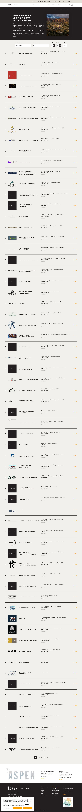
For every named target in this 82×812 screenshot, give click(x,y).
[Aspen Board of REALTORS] (12, 118)
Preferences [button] (22, 805)
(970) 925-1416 (44, 85)
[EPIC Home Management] (12, 390)
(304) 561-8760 (44, 64)
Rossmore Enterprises (27, 586)
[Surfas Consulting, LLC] (12, 695)
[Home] (13, 4)
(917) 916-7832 (44, 281)
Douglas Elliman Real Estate (25, 357)
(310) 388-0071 (44, 542)
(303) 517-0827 (44, 694)
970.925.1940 (19, 796)
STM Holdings (24, 662)
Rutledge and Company (27, 597)
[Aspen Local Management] (12, 140)
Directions (43, 55)
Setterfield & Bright (27, 608)
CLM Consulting (25, 281)
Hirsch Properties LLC (27, 423)
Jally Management (26, 434)
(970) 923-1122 (44, 618)
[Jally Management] (12, 434)
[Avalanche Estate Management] (12, 205)
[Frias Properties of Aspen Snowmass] (12, 401)
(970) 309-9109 (44, 140)
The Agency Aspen (25, 75)
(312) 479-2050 (44, 499)
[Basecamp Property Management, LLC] (12, 238)
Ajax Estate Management (28, 86)
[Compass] (12, 303)
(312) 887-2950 (44, 716)
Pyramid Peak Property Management (27, 553)
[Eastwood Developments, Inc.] (12, 369)
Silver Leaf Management (28, 629)
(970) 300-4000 (45, 162)
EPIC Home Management (27, 390)
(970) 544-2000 (45, 216)
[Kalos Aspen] (12, 445)
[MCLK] (12, 510)
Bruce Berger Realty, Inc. (28, 260)
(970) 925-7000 (45, 292)
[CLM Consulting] (12, 282)
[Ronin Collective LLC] (12, 575)
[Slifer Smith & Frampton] (12, 640)
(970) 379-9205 (44, 423)
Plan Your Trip (51, 4)
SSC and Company (25, 651)
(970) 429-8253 (44, 586)
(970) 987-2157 (44, 444)
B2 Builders (23, 216)
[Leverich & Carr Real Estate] (12, 466)
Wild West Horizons (26, 738)
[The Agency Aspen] (12, 75)
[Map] (54, 45)
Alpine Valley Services (27, 107)
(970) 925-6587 (44, 346)
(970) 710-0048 (45, 749)
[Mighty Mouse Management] (12, 521)
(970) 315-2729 (44, 53)
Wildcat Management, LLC (28, 749)
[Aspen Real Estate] (12, 162)
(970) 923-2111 (44, 249)
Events (43, 4)
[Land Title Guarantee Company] (12, 455)
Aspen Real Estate (26, 162)
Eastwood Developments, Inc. (26, 368)
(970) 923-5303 (44, 705)
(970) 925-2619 (44, 96)
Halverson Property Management (27, 412)
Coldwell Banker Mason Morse (25, 292)
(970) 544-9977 (44, 259)
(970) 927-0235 (44, 118)
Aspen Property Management (25, 151)
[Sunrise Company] (12, 684)
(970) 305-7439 (44, 183)
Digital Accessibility (55, 790)
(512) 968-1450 (44, 673)
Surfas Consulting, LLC (27, 695)
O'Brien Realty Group (27, 532)
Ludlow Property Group (28, 477)
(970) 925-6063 (44, 303)
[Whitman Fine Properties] (12, 727)
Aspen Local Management (28, 140)
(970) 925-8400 (45, 379)
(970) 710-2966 (44, 325)
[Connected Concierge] (12, 314)
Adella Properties (26, 53)
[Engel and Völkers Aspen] (12, 379)
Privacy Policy (54, 795)
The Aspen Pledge (44, 786)
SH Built (22, 619)
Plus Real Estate (25, 542)
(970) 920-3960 (45, 151)
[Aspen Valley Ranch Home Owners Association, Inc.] (12, 195)
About (33, 1)
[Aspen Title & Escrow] (12, 184)
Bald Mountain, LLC (26, 227)
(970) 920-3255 (44, 684)
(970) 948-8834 (45, 75)
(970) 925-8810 (44, 357)
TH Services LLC (24, 716)
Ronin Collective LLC (27, 575)
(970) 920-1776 (44, 488)
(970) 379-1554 (44, 412)
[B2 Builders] (12, 216)
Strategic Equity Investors (25, 673)
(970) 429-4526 (44, 390)
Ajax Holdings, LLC (26, 97)
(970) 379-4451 (44, 651)
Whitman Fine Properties (28, 727)
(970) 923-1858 (44, 520)
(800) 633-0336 (45, 401)
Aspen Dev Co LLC (25, 129)
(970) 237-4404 (45, 531)
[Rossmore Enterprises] (12, 586)
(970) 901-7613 (44, 129)
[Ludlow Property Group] (12, 477)
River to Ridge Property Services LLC (27, 564)
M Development (24, 499)
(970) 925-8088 (45, 640)
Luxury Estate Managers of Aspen (26, 488)
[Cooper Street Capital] (12, 325)
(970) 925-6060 (45, 172)
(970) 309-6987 (44, 662)
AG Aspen (22, 64)
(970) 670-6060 (45, 194)
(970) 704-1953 (44, 107)
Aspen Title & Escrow (27, 184)
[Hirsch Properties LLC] (12, 423)
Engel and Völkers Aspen (28, 379)
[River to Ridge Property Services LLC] (12, 564)
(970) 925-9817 (44, 368)
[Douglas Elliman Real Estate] (12, 358)
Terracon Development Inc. (25, 705)
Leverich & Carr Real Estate (25, 466)
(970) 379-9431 (44, 314)
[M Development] (12, 499)
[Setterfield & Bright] (12, 608)
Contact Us (54, 788)
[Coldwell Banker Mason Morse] (12, 292)
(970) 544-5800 (45, 270)
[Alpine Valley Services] (12, 108)
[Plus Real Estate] (12, 542)
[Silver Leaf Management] (12, 629)
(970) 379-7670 (44, 629)
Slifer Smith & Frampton (28, 640)
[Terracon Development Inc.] (12, 706)
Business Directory (52, 1)
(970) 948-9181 (44, 238)
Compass (22, 303)
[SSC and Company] (12, 651)
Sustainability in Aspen (56, 791)
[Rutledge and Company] (12, 597)
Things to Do (36, 4)
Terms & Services (55, 793)
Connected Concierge (27, 314)
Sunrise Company (25, 684)
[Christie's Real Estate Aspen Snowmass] (12, 271)
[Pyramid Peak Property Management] (12, 553)
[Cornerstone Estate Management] (12, 336)
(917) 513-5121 (44, 477)
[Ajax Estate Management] (12, 86)
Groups (58, 4)
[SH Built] (12, 619)
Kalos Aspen (23, 445)
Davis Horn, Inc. (25, 347)
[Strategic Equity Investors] (12, 673)
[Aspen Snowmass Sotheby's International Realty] (12, 173)
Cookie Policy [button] (27, 804)
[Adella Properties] (12, 53)
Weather (69, 1)
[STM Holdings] (12, 662)
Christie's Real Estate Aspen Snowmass (27, 270)
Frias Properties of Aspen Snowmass (26, 401)
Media (60, 1)
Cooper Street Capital (27, 325)
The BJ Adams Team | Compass (24, 249)
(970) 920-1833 (44, 607)
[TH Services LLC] (12, 716)
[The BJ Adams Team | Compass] (12, 249)
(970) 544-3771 (44, 727)
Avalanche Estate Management (25, 205)
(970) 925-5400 (45, 466)
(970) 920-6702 (44, 336)
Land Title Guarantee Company (26, 455)
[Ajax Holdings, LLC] (12, 97)
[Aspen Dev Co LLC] (12, 129)
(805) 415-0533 (44, 553)
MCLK (21, 510)
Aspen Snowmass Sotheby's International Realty (27, 173)
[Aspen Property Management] (12, 151)
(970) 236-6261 (44, 564)
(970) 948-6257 (44, 597)
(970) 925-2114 (44, 227)
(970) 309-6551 (44, 575)
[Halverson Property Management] (12, 412)
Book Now (64, 4)
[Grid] (52, 45)
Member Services (41, 1)
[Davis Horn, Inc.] (12, 347)
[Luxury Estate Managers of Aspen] (12, 488)
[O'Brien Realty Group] (12, 532)
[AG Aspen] (12, 64)
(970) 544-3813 (44, 433)
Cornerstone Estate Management (26, 336)
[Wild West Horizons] (12, 738)
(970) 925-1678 (44, 455)
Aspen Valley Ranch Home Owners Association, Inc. (28, 194)
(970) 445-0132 (44, 205)
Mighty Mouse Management (29, 521)
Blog (64, 1)
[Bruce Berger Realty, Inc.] (12, 260)
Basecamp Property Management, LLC (26, 238)
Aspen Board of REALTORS (28, 118)
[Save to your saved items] (6, 53)
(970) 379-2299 (44, 738)
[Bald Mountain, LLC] (12, 227)
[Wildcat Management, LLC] (12, 749)
